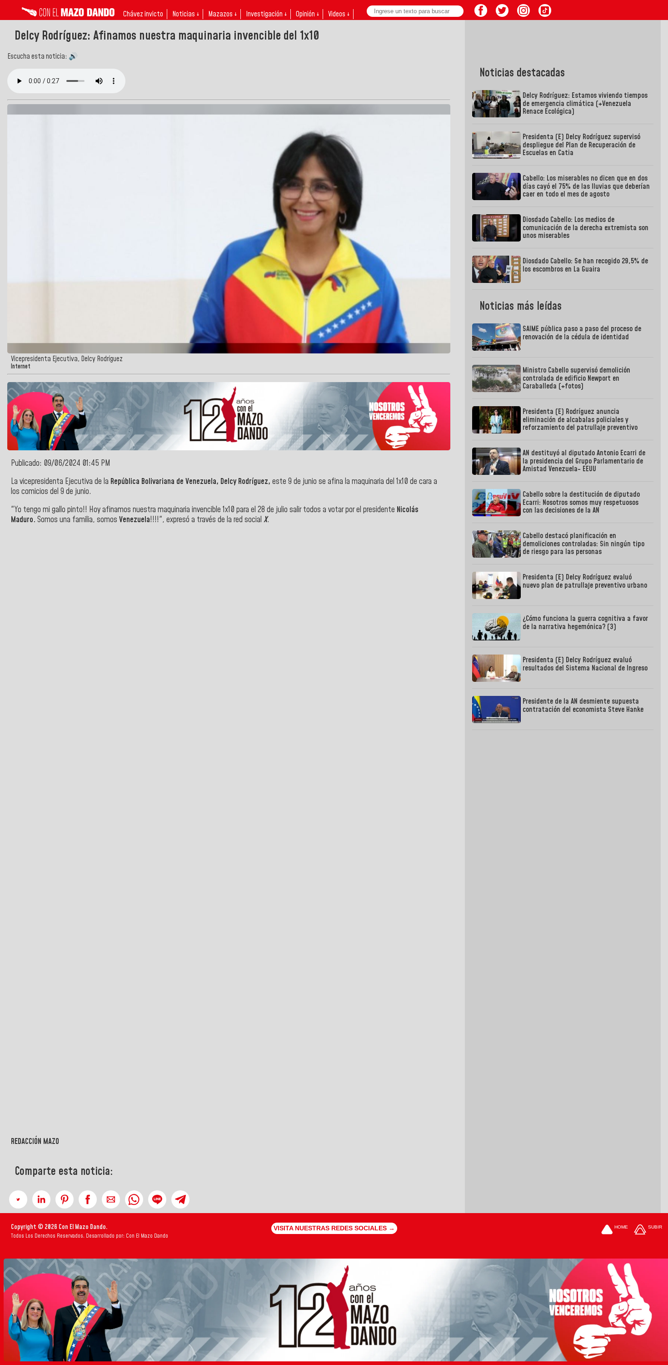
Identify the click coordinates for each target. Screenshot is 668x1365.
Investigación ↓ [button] (266, 14)
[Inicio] (68, 14)
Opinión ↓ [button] (307, 14)
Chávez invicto (143, 14)
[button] (18, 1199)
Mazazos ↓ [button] (222, 14)
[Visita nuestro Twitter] (502, 14)
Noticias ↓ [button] (185, 14)
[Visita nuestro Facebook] (480, 14)
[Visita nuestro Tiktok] (544, 14)
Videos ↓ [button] (338, 14)
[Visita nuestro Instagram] (523, 14)
